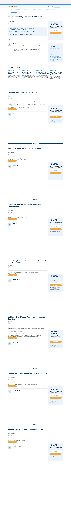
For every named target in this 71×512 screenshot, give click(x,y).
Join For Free (55, 32)
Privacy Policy (53, 37)
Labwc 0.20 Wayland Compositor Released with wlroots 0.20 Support (55, 53)
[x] (52, 6)
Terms (60, 36)
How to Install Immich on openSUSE (13, 73)
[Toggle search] (62, 6)
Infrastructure (26, 9)
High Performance (46, 9)
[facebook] (48, 6)
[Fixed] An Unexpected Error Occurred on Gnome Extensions (42, 73)
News (12, 9)
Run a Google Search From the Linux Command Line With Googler (56, 73)
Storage (53, 9)
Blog (58, 9)
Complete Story (12, 108)
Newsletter (58, 6)
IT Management (18, 9)
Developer (33, 9)
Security (39, 9)
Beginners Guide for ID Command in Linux (26, 73)
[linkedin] (50, 6)
